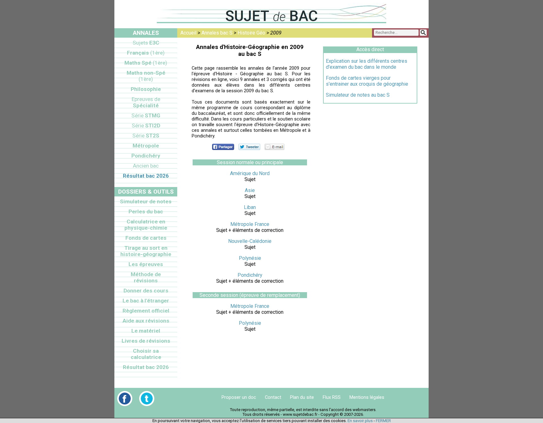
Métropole (146, 145)
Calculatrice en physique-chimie (145, 224)
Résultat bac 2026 (146, 176)
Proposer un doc (239, 397)
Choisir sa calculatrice (146, 354)
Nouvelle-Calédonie (250, 241)
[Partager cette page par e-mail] (274, 147)
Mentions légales (366, 397)
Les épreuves (146, 264)
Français (146, 53)
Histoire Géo (251, 33)
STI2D (146, 125)
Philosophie (146, 89)
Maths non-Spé (146, 76)
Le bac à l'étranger (146, 300)
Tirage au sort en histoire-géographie (145, 251)
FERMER (383, 420)
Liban (250, 207)
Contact (273, 397)
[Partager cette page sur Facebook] (223, 147)
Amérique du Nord (250, 173)
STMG (145, 115)
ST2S (145, 135)
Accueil (188, 33)
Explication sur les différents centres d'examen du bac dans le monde (366, 64)
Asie (250, 190)
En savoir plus (360, 420)
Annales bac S (217, 33)
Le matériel (145, 331)
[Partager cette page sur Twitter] (249, 147)
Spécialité (146, 102)
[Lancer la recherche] (423, 32)
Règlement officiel (146, 311)
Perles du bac (146, 211)
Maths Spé (145, 63)
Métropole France (249, 224)
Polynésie (250, 258)
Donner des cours (145, 290)
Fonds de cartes (146, 238)
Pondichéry (250, 275)
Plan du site (302, 397)
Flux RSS (332, 397)
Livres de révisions (146, 341)
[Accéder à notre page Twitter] (147, 398)
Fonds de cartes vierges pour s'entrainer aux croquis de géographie (367, 81)
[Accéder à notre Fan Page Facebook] (125, 398)
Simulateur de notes (146, 201)
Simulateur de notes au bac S (358, 95)
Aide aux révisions (146, 321)
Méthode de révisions (146, 277)
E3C (146, 43)
